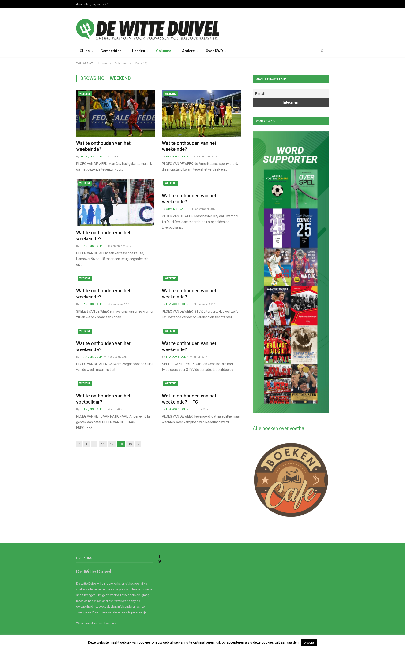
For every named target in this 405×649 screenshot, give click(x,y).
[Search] (322, 51)
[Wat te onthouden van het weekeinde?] (115, 113)
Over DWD (214, 51)
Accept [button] (309, 642)
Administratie (176, 209)
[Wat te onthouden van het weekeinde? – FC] (201, 384)
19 (130, 444)
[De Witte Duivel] (202, 26)
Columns (163, 51)
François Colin (91, 156)
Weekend (84, 94)
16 (102, 444)
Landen (138, 51)
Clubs (85, 51)
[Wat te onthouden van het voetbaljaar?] (115, 384)
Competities (111, 51)
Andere (188, 51)
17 (111, 444)
